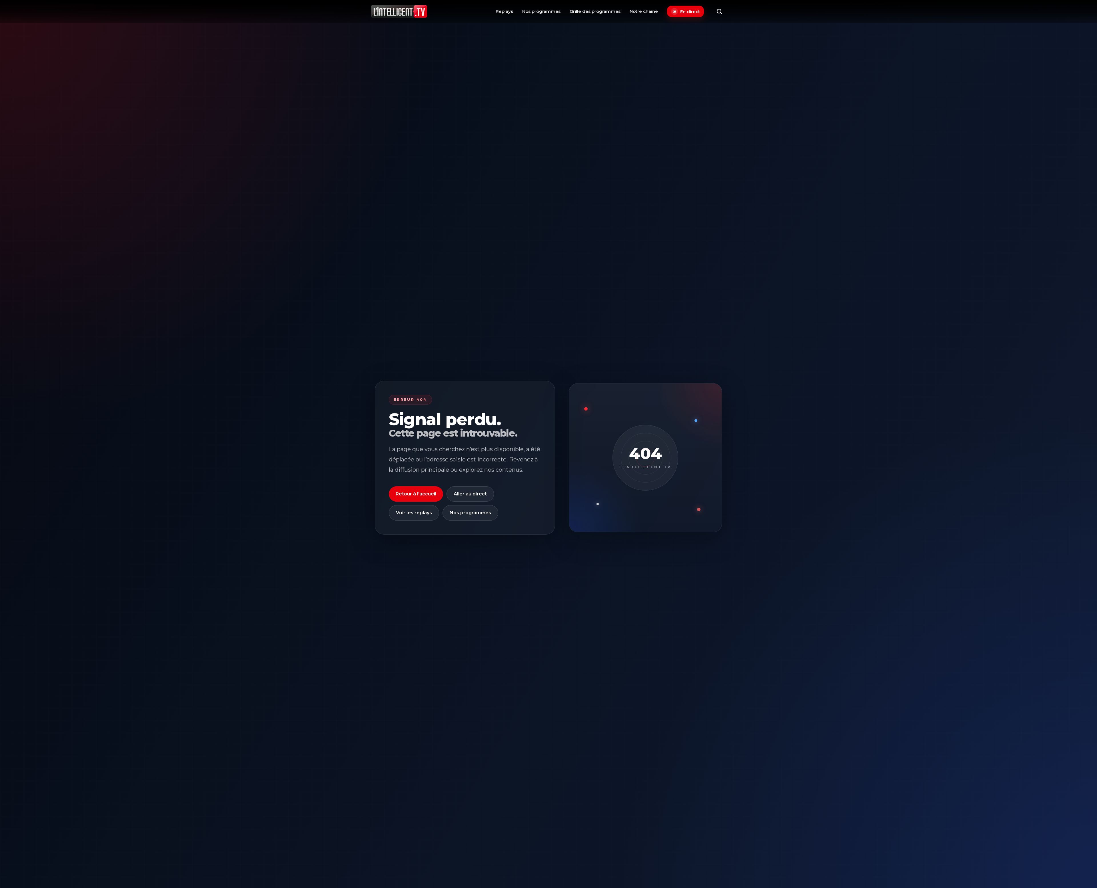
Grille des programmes (595, 11)
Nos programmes (541, 11)
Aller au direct (470, 494)
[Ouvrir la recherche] (719, 11)
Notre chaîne (644, 11)
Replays (504, 11)
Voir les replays (414, 512)
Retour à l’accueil (416, 494)
